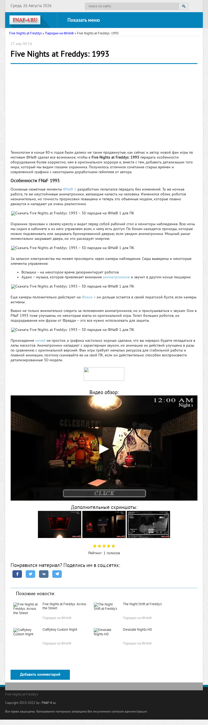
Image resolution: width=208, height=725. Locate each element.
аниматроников (116, 277)
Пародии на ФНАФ (59, 33)
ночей (40, 341)
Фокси (87, 297)
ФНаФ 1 (69, 189)
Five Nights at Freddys (25, 33)
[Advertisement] (104, 109)
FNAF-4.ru (49, 703)
